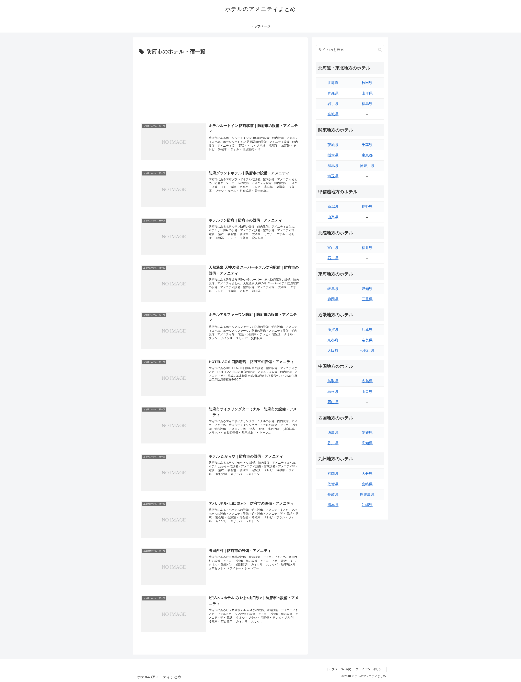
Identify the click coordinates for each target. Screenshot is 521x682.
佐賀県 (332, 484)
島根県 (332, 392)
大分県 (367, 474)
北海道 (332, 83)
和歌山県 (367, 351)
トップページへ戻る (339, 669)
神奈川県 (367, 166)
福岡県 (332, 474)
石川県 (332, 258)
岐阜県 (332, 289)
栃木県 (332, 155)
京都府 (332, 340)
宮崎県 (367, 484)
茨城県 (332, 145)
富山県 (332, 248)
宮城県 (332, 114)
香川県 (332, 443)
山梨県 (332, 217)
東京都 (367, 155)
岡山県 (332, 402)
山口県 (367, 392)
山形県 (367, 93)
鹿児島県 (367, 494)
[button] (380, 49)
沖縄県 (367, 505)
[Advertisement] (220, 86)
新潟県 (332, 207)
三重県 (367, 299)
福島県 (367, 104)
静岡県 (332, 299)
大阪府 (332, 351)
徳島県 (332, 432)
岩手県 (332, 104)
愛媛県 (367, 432)
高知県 (367, 443)
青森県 (332, 93)
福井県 (367, 248)
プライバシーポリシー (370, 669)
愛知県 (367, 289)
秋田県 (367, 83)
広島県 (367, 381)
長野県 (367, 207)
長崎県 (332, 494)
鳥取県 (332, 381)
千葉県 (367, 145)
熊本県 (332, 505)
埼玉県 (332, 176)
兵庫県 (367, 330)
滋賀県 (332, 330)
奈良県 (367, 340)
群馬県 (332, 166)
